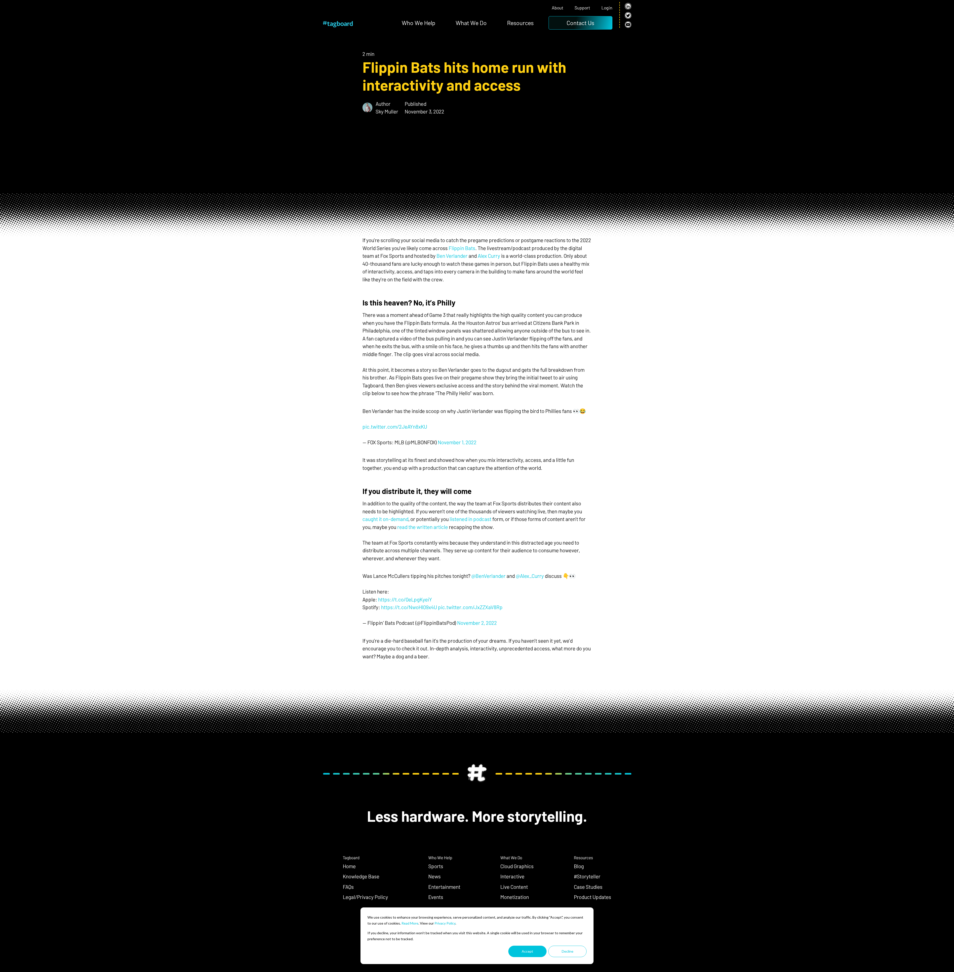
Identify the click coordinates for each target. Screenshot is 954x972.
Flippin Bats (462, 248)
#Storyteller (587, 876)
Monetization (514, 897)
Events (435, 897)
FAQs (348, 887)
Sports (435, 866)
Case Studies (588, 887)
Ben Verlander (452, 256)
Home (349, 866)
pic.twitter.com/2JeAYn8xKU (394, 426)
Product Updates (592, 897)
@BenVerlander (488, 576)
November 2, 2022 (477, 623)
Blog (579, 866)
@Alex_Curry (530, 576)
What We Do (471, 22)
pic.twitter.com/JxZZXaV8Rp (470, 607)
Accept (527, 951)
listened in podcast (470, 519)
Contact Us (580, 22)
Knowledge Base (361, 876)
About (557, 7)
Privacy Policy (445, 923)
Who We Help (418, 22)
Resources (520, 22)
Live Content (514, 887)
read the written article (422, 527)
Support (582, 7)
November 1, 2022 (457, 442)
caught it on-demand (385, 519)
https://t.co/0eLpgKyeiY (405, 599)
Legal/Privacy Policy (365, 897)
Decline (567, 951)
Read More (409, 923)
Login (606, 7)
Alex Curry (489, 256)
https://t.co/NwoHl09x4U (409, 607)
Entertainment (444, 887)
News (434, 876)
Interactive (512, 876)
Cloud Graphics (517, 866)
